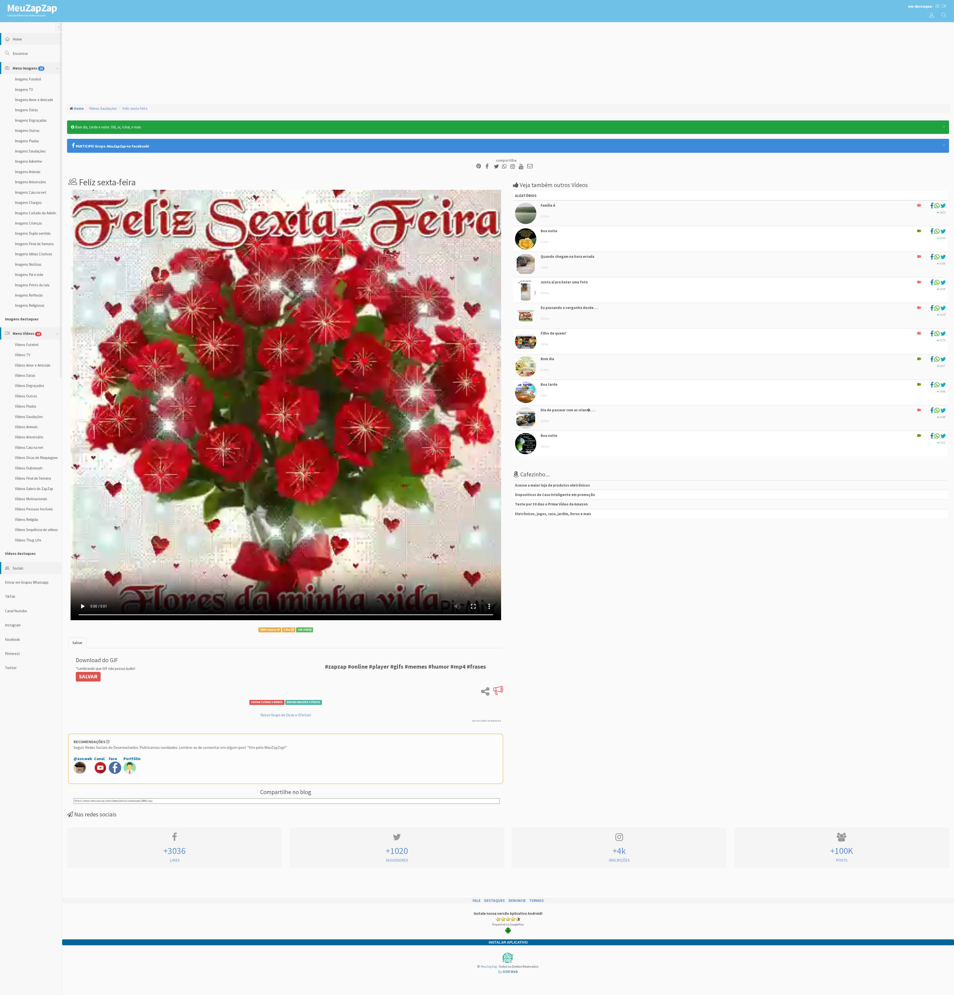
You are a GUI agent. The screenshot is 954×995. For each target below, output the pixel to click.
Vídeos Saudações (29, 416)
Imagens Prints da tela (32, 285)
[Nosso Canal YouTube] (521, 166)
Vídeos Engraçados (29, 385)
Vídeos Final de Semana (33, 478)
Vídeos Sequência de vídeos (36, 529)
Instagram (13, 625)
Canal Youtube (16, 611)
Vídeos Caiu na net (29, 447)
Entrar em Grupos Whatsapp (26, 582)
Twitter (11, 667)
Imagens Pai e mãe (29, 274)
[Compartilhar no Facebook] (488, 166)
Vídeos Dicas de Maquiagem (36, 457)
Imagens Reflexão (29, 295)
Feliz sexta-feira (134, 108)
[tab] (77, 642)
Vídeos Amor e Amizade (32, 365)
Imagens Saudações (30, 151)
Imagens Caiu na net (30, 192)
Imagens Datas (26, 110)
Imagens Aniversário (30, 182)
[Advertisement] (508, 62)
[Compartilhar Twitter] (497, 166)
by (508, 971)
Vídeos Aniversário (29, 437)
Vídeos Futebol (26, 344)
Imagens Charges (28, 202)
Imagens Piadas (27, 141)
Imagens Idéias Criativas (33, 254)
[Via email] (530, 166)
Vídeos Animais (26, 426)
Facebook (12, 639)
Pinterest (12, 653)
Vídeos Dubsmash (28, 468)
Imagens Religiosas (29, 305)
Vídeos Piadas (25, 406)
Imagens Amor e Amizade (34, 99)
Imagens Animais (27, 171)
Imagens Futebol (28, 79)
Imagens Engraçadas (31, 120)
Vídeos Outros (26, 396)
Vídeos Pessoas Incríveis (34, 509)
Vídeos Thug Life (28, 540)
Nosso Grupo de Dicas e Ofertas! (285, 715)
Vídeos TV (22, 354)
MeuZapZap (489, 966)
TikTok (10, 596)
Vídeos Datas (25, 375)
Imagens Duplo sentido (33, 233)
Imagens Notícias (28, 264)
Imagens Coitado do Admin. (36, 213)
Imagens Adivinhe (28, 161)
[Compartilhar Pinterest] (478, 166)
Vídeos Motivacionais (31, 499)
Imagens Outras (27, 130)
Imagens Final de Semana (34, 243)
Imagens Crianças (28, 223)
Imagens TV (24, 89)
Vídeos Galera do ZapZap (34, 488)
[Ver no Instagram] (513, 166)
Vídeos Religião (26, 519)
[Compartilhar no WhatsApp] (505, 166)
